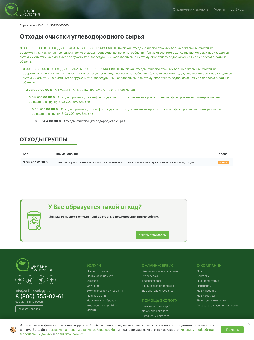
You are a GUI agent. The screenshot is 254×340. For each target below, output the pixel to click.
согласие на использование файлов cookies (83, 329)
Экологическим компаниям (160, 271)
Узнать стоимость (152, 235)
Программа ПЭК (97, 295)
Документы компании (211, 300)
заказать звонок (29, 308)
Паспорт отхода (97, 271)
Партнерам (204, 285)
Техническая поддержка (158, 285)
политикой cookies (69, 334)
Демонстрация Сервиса (157, 290)
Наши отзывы (206, 295)
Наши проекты (206, 290)
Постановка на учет (100, 275)
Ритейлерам (150, 275)
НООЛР (92, 310)
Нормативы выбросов (101, 300)
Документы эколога (155, 310)
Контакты (203, 275)
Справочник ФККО (32, 25)
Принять (232, 329)
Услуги (219, 9)
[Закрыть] (249, 324)
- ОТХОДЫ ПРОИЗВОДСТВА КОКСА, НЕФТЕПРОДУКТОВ (80, 90)
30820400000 (59, 25)
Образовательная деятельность (218, 305)
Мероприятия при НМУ (102, 305)
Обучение (93, 285)
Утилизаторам (151, 280)
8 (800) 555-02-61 (39, 296)
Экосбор (92, 280)
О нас (200, 271)
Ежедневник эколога (155, 315)
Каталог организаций (156, 306)
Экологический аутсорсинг (105, 290)
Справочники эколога (190, 9)
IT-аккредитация (208, 280)
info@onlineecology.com (34, 291)
